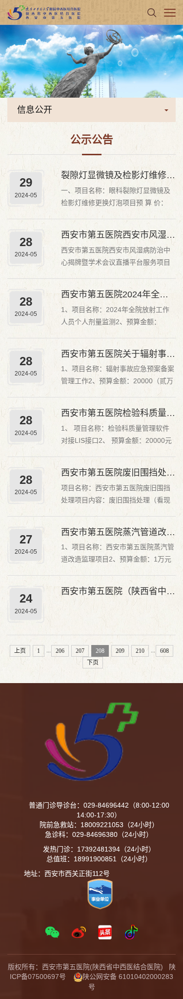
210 (140, 650)
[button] (151, 12)
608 (164, 650)
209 (120, 650)
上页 (20, 650)
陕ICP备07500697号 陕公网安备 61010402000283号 (93, 977)
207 (80, 650)
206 (60, 650)
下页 (93, 662)
